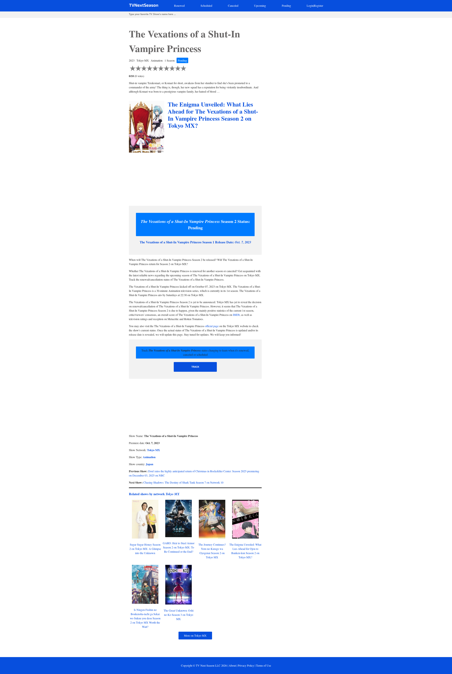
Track (195, 367)
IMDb (236, 315)
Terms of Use (263, 665)
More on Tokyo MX (195, 635)
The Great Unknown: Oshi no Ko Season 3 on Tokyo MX (179, 615)
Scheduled (206, 5)
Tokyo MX (153, 450)
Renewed (179, 5)
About (232, 665)
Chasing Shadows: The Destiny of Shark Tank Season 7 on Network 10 (183, 482)
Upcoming (260, 5)
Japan (149, 464)
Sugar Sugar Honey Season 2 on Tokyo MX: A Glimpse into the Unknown (145, 549)
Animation (149, 457)
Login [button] (310, 5)
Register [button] (318, 5)
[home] (143, 6)
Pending (286, 5)
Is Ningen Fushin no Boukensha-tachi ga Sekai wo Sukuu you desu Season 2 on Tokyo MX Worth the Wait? (145, 618)
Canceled (233, 5)
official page (212, 326)
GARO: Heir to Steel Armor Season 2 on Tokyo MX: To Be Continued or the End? (178, 547)
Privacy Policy (246, 665)
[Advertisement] (195, 178)
